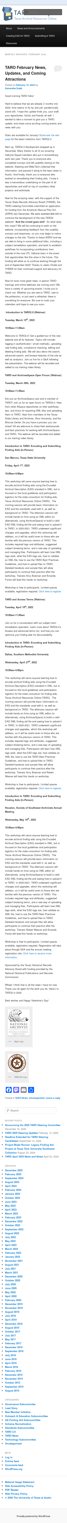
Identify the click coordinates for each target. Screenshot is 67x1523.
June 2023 (11, 1201)
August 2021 (12, 1264)
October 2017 (12, 1331)
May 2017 (10, 1339)
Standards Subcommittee (19, 1428)
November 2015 (14, 1378)
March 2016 (11, 1367)
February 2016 (13, 1371)
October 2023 (12, 1198)
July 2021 (10, 1268)
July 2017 (10, 1335)
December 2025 (14, 1170)
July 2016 (10, 1355)
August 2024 (12, 1182)
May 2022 (10, 1241)
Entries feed (12, 1461)
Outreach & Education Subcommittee (26, 1416)
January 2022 (12, 1256)
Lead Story (11, 1408)
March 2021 (11, 1272)
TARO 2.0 (10, 1431)
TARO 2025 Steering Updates (21, 1133)
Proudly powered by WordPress (33, 1516)
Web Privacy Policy (16, 1493)
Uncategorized (36, 1098)
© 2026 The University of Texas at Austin (28, 1497)
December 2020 (14, 1276)
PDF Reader (12, 1490)
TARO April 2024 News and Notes (24, 1156)
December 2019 (14, 1304)
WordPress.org (13, 1469)
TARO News (21, 1098)
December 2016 (14, 1347)
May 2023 (10, 1205)
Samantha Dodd (13, 88)
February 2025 (13, 1174)
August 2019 (12, 1312)
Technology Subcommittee (20, 1439)
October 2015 (12, 1382)
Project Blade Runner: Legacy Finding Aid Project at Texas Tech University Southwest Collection (30, 1148)
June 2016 (11, 1359)
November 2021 (14, 1260)
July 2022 (10, 1237)
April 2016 (11, 1363)
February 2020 (13, 1300)
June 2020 (11, 1288)
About (9, 28)
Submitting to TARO (45, 35)
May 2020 (10, 1292)
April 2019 (11, 1319)
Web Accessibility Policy (19, 1486)
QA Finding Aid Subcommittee (22, 1420)
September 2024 (14, 1178)
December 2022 (14, 1221)
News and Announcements (31, 28)
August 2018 (12, 1327)
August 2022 (12, 1233)
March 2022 (11, 1249)
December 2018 (14, 1323)
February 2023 (13, 1217)
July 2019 (10, 1315)
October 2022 (12, 1225)
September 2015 (14, 1386)
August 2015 (12, 1390)
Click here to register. (50, 591)
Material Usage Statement (19, 1482)
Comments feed (14, 1465)
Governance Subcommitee (20, 1404)
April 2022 (11, 1245)
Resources (11, 43)
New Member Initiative (18, 1412)
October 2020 (12, 1280)
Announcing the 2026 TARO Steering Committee (32, 1125)
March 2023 (11, 1213)
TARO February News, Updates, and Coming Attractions (25, 73)
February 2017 (13, 1343)
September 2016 (14, 1351)
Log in (8, 1457)
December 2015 (14, 1374)
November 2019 (14, 1308)
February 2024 (13, 1190)
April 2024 (11, 1186)
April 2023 (11, 1209)
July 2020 (10, 1284)
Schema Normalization (18, 1424)
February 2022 (13, 1252)
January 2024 (12, 1193)
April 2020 (11, 1296)
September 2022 (14, 1229)
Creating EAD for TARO (18, 35)
